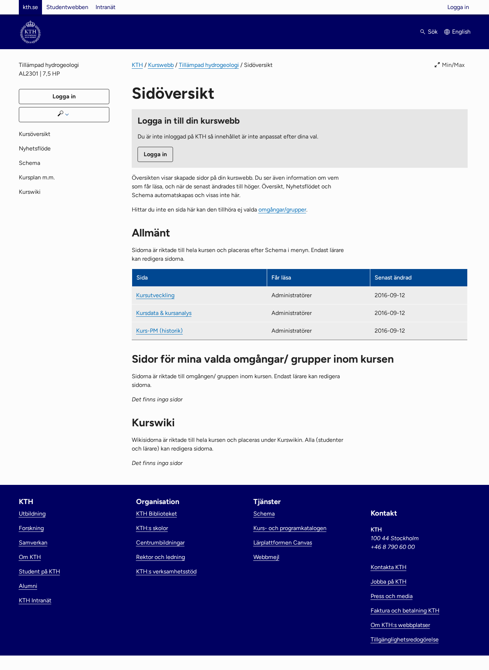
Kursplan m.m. (37, 177)
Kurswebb (161, 64)
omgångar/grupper (282, 209)
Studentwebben (67, 7)
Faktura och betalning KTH (405, 610)
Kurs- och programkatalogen (289, 528)
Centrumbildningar (160, 542)
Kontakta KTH (388, 567)
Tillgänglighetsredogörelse (405, 639)
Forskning (31, 528)
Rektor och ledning (160, 557)
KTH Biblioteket (156, 513)
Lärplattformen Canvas (282, 542)
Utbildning (32, 513)
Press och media (392, 596)
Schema (29, 162)
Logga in (458, 7)
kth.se (30, 7)
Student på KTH (39, 571)
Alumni (28, 585)
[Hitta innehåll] (64, 114)
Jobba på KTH (388, 581)
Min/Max (453, 64)
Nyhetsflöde (35, 148)
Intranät (105, 7)
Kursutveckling (155, 295)
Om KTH (30, 557)
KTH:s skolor (152, 528)
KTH (137, 64)
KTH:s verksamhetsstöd (166, 571)
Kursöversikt (34, 134)
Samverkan (33, 542)
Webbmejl (266, 557)
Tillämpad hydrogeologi (209, 64)
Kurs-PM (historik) (159, 330)
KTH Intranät (35, 600)
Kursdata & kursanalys (163, 313)
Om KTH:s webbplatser (400, 625)
